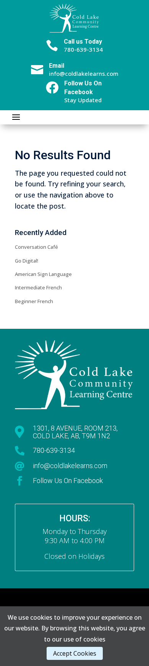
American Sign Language (43, 274)
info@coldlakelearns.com (70, 466)
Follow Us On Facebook (68, 481)
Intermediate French (38, 287)
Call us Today (83, 41)
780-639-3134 (54, 450)
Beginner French (34, 301)
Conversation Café (36, 246)
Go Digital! (26, 260)
